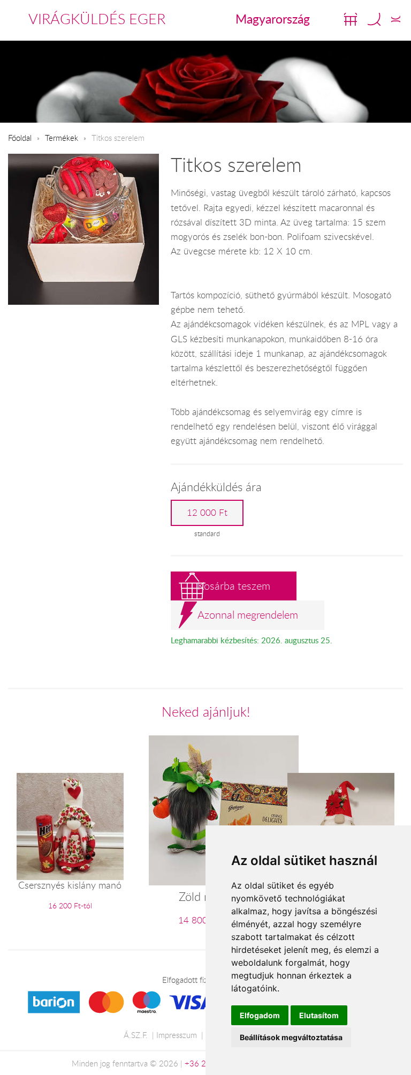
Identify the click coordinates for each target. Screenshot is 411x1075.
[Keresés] (374, 19)
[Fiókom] (395, 19)
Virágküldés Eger (96, 18)
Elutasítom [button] (319, 1015)
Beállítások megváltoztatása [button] (291, 1037)
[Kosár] (350, 19)
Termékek (61, 137)
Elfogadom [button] (260, 1015)
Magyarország (272, 19)
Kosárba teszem (233, 585)
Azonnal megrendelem (247, 614)
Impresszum (176, 1034)
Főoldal (20, 137)
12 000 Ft (207, 512)
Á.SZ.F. (136, 1034)
